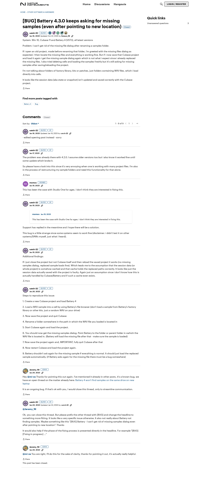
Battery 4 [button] (27, 104)
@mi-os (31, 376)
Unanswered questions (168, 23)
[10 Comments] (62, 33)
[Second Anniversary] (54, 33)
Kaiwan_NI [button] (65, 36)
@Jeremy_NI (29, 409)
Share (26, 88)
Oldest (34, 123)
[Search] (161, 4)
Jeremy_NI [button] (34, 369)
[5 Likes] (66, 33)
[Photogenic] (50, 33)
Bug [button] (36, 104)
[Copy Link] (72, 36)
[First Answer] (58, 33)
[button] (25, 34)
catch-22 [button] (33, 33)
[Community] (34, 4)
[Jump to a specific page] (137, 123)
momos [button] (33, 182)
